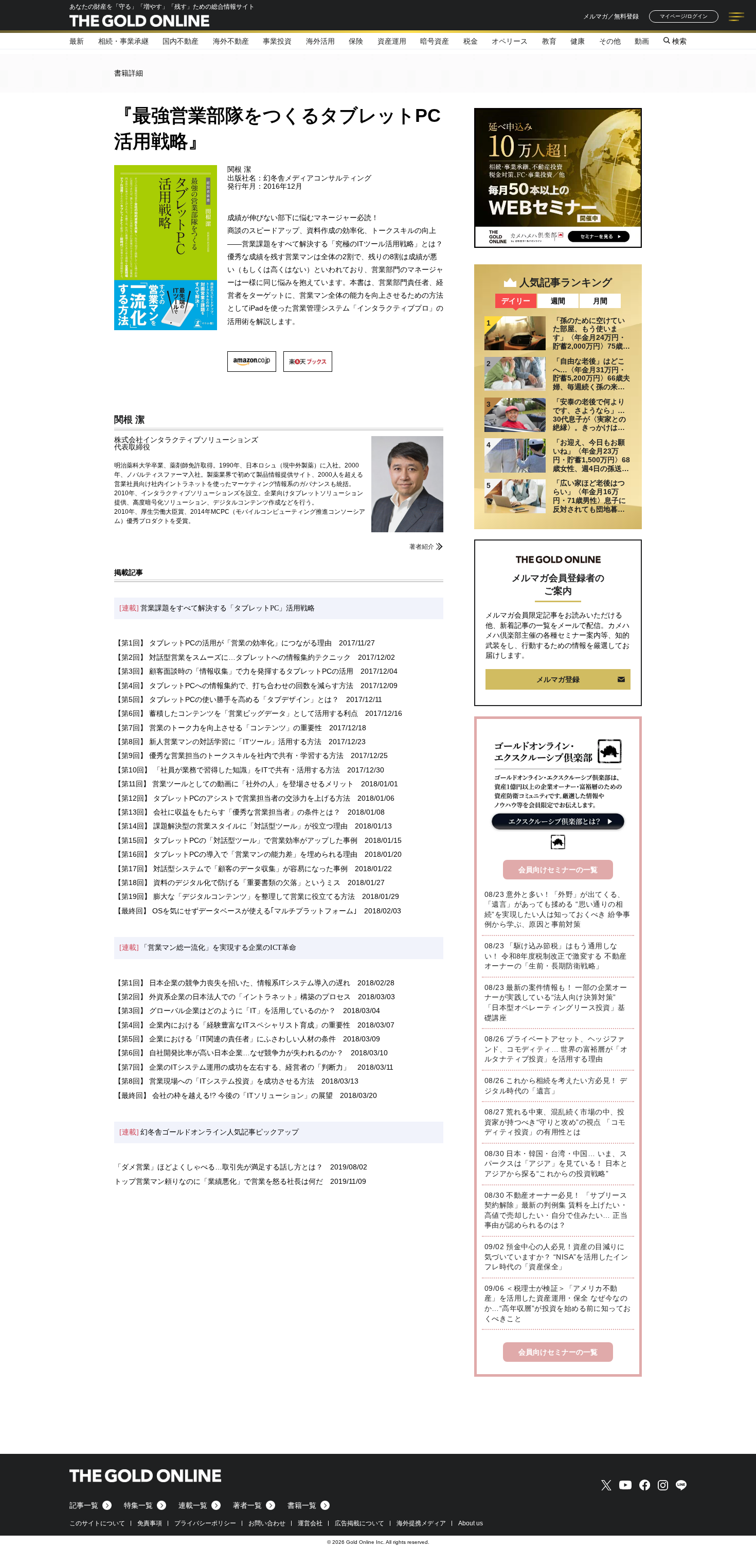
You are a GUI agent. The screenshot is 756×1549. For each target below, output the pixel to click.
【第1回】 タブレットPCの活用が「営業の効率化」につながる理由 (223, 643)
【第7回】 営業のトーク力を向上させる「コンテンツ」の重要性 (218, 728)
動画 (642, 41)
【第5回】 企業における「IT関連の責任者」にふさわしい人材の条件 (225, 1039)
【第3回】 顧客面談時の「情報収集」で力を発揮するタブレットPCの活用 (233, 671)
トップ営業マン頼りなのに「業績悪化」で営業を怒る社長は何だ (218, 1181)
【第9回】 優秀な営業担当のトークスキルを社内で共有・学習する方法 (229, 755)
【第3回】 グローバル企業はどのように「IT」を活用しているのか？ (225, 1010)
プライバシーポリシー (205, 1523)
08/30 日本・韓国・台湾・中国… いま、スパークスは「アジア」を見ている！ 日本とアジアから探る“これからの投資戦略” (555, 1163)
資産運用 (391, 41)
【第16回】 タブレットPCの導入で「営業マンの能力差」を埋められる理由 (235, 854)
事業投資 (277, 41)
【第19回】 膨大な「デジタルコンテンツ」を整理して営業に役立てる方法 (234, 896)
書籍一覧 (301, 1505)
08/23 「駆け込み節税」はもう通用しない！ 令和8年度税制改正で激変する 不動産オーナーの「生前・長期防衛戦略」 (555, 956)
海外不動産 (231, 41)
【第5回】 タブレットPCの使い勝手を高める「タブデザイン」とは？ (226, 699)
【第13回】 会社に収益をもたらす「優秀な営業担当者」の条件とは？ (227, 812)
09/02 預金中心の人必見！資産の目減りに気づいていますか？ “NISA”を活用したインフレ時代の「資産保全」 (556, 1256)
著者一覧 (247, 1505)
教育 (549, 41)
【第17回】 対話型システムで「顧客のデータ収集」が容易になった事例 (231, 868)
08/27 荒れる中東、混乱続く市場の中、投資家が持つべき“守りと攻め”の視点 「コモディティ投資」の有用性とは (554, 1122)
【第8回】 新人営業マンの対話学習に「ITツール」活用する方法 (217, 741)
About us (470, 1523)
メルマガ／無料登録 (611, 16)
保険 (356, 41)
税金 (470, 41)
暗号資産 (434, 41)
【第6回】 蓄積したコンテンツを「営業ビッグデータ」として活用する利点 (236, 713)
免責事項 (149, 1523)
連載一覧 (192, 1505)
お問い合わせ (266, 1523)
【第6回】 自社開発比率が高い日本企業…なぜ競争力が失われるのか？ (229, 1053)
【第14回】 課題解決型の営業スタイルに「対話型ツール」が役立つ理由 (231, 826)
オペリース (510, 41)
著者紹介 (421, 546)
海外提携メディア (421, 1523)
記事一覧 (83, 1505)
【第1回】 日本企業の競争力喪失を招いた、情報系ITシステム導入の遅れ (232, 983)
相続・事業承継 (123, 41)
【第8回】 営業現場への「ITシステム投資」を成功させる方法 (214, 1081)
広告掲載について (359, 1523)
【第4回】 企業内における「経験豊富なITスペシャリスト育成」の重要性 (232, 1025)
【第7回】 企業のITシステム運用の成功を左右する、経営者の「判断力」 (232, 1067)
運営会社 (310, 1523)
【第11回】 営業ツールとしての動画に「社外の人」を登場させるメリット (234, 784)
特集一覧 (138, 1505)
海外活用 (320, 41)
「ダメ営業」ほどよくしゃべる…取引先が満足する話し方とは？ (218, 1167)
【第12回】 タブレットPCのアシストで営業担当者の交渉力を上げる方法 (232, 798)
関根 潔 (129, 420)
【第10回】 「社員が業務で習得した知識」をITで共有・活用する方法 (227, 770)
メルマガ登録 (558, 679)
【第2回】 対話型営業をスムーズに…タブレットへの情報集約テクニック (232, 657)
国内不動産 (181, 41)
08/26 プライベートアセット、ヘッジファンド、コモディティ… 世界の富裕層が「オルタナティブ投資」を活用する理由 (555, 1049)
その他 (610, 41)
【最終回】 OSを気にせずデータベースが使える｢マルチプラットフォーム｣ (235, 911)
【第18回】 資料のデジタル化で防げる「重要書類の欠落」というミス (227, 882)
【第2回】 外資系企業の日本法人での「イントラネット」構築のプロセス (232, 997)
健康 (577, 41)
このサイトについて (97, 1523)
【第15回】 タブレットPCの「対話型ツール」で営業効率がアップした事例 (235, 840)
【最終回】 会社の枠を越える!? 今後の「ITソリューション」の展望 (223, 1095)
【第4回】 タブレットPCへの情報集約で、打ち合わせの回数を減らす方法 (233, 685)
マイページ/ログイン (684, 16)
